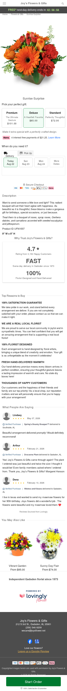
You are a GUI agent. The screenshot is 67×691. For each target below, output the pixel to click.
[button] (60, 684)
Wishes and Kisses (33, 488)
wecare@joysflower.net (33, 630)
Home (5, 14)
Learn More (54, 137)
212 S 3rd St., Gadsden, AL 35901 (33, 624)
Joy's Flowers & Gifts (34, 3)
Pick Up (28, 153)
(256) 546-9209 (34, 627)
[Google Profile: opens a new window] (37, 641)
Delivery (10, 155)
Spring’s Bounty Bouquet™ (36, 424)
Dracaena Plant (31, 454)
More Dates (57, 162)
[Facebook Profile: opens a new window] (30, 641)
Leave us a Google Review (33, 651)
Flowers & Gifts (17, 14)
